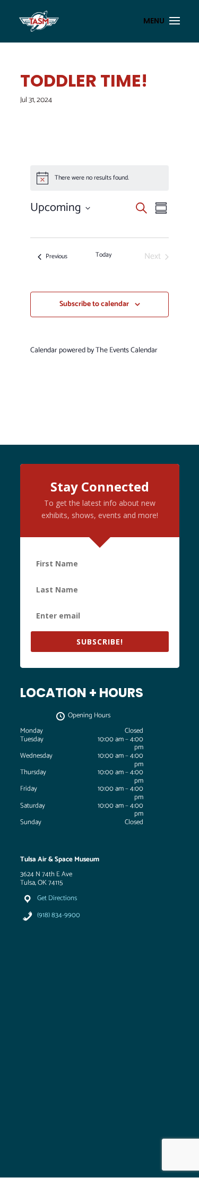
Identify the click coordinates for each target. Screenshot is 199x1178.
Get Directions (57, 898)
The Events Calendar (127, 350)
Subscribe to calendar (94, 304)
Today (103, 255)
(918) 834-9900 (58, 915)
